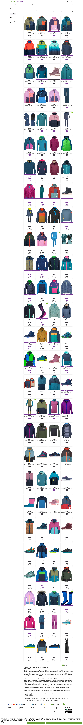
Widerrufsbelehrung (22, 709)
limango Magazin (10, 710)
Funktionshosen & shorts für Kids (63, 698)
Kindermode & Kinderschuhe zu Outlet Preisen (30, 696)
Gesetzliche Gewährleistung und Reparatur (36, 713)
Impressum (20, 713)
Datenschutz (20, 710)
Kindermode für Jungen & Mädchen (48, 696)
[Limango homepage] (13, 1)
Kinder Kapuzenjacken (54, 700)
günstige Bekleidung (27, 669)
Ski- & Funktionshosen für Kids (43, 698)
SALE (11, 22)
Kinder (11, 17)
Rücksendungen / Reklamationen (34, 709)
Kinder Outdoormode (27, 698)
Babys (11, 16)
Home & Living (12, 21)
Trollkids (35, 669)
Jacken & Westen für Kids (40, 700)
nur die (35, 679)
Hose (52, 687)
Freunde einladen (10, 709)
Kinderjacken (26, 674)
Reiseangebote (56, 712)
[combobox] (63, 4)
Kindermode (40, 675)
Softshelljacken (50, 693)
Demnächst (56, 709)
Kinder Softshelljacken (34, 698)
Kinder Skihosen (26, 700)
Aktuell (55, 708)
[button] (71, 1)
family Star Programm (11, 708)
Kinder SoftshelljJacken (37, 678)
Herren (45, 713)
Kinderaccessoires (47, 700)
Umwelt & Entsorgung (33, 710)
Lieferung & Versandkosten (34, 708)
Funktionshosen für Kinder (53, 698)
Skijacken (34, 693)
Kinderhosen (70, 673)
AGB (19, 708)
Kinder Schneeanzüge (42, 689)
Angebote (45, 708)
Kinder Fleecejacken (62, 696)
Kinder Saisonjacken (32, 700)
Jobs (8, 713)
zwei (69, 679)
